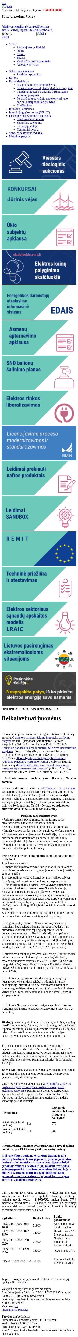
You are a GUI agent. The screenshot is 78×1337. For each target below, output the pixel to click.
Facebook (44, 30)
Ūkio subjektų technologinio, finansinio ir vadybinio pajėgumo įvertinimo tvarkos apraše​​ (33, 759)
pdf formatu (48, 788)
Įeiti (4, 3)
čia (16, 1306)
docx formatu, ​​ (35, 766)
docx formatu (67, 788)
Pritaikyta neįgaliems (14, 26)
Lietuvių (14, 30)
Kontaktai (32, 26)
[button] (41, 33)
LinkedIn (33, 30)
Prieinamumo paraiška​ (15, 1309)
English (23, 30)
